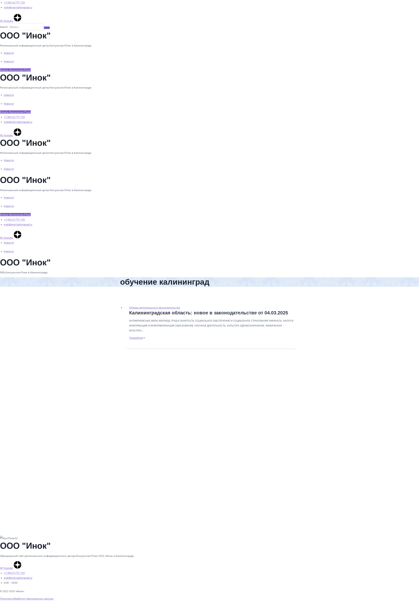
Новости (9, 52)
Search (4, 26)
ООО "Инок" (25, 35)
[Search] (47, 28)
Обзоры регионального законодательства (154, 307)
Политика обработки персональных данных (27, 598)
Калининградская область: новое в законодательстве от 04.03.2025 (208, 312)
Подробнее (137, 337)
